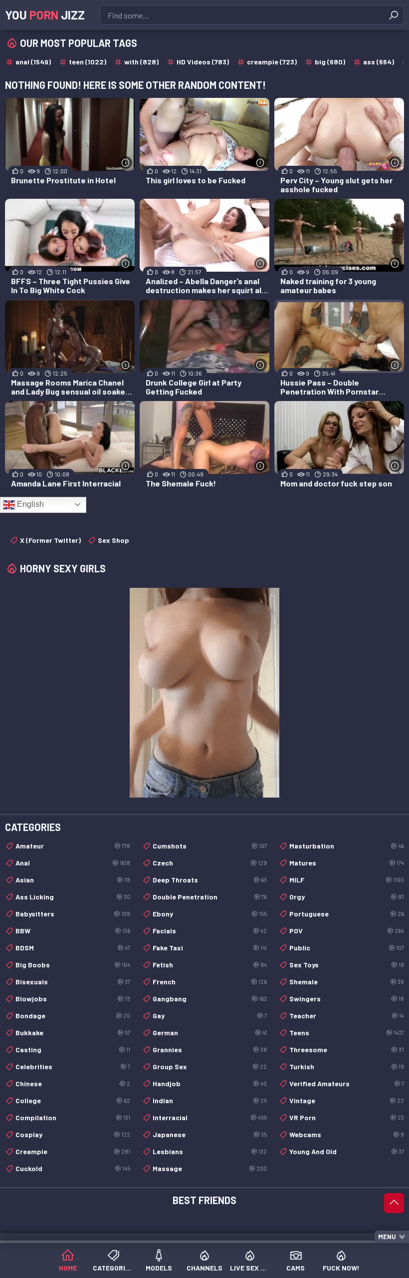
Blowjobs (72, 998)
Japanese (210, 1134)
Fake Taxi (210, 947)
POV (346, 930)
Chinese (72, 1083)
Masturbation (346, 846)
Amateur (72, 846)
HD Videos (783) (203, 61)
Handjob (210, 1083)
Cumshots (210, 846)
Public (346, 947)
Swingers (346, 998)
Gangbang (210, 998)
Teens (346, 1032)
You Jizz (45, 14)
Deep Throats (210, 879)
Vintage (346, 1100)
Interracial (210, 1117)
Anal (72, 862)
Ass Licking (72, 896)
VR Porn (346, 1117)
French (210, 981)
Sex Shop (113, 540)
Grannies (210, 1049)
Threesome (346, 1049)
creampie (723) (272, 61)
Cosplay (72, 1134)
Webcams (346, 1134)
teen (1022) (87, 61)
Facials (210, 930)
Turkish (346, 1066)
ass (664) (378, 61)
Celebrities (72, 1066)
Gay (210, 1015)
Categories (113, 1268)
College (72, 1100)
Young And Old (346, 1151)
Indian (210, 1100)
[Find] (393, 15)
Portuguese (346, 913)
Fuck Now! (341, 1268)
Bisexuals (72, 981)
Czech (210, 862)
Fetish (210, 964)
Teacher (346, 1015)
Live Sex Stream (250, 1268)
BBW (72, 930)
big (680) (330, 61)
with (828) (141, 61)
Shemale (346, 981)
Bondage (72, 1015)
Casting (72, 1049)
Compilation (72, 1117)
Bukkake (72, 1032)
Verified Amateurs (346, 1083)
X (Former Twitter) (50, 540)
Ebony (210, 913)
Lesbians (210, 1151)
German (210, 1032)
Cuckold (72, 1168)
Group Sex (210, 1066)
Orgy (346, 896)
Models (159, 1268)
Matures (346, 862)
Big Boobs (72, 964)
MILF (346, 879)
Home (68, 1268)
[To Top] (394, 1203)
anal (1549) (33, 61)
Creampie (72, 1151)
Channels (204, 1268)
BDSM (72, 947)
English (29, 504)
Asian (72, 879)
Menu (387, 1237)
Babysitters (72, 913)
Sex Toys (346, 964)
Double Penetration (210, 896)
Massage (210, 1168)
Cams (295, 1268)
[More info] (126, 162)
